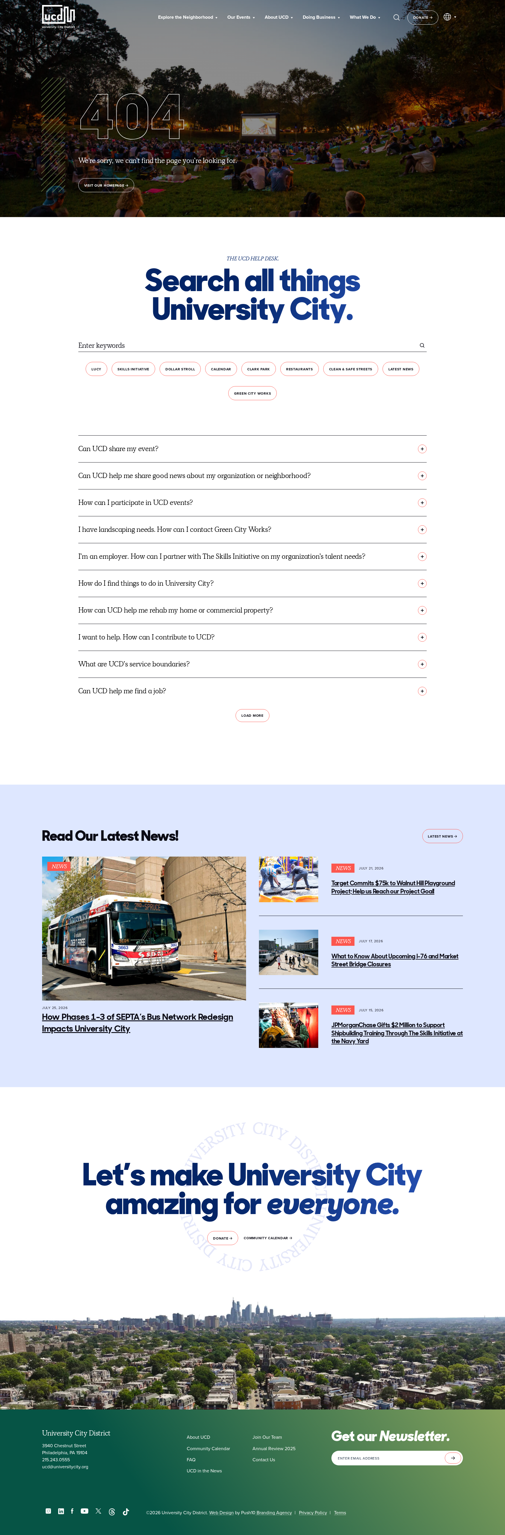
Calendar (221, 369)
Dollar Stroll (180, 369)
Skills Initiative (133, 369)
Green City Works (252, 393)
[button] (187, 17)
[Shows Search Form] (396, 17)
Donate (421, 17)
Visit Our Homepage (105, 185)
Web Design (221, 1512)
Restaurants (299, 369)
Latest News (401, 369)
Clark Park (258, 369)
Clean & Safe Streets (350, 369)
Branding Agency (273, 1512)
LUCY (96, 369)
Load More (252, 715)
